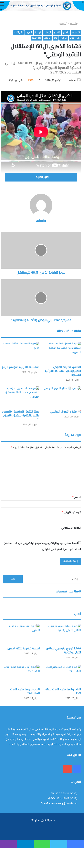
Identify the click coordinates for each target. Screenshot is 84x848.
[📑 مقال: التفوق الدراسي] (62, 397)
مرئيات (47, 38)
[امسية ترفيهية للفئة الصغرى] (21, 634)
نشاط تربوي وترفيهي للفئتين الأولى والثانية (63, 650)
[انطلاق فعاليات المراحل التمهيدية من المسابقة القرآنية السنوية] (62, 352)
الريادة (38, 32)
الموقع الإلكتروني (71, 528)
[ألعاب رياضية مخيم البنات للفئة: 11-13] (62, 675)
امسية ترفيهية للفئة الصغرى (23, 648)
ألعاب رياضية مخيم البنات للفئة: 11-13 (63, 691)
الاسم (76, 497)
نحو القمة (36, 38)
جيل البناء (75, 38)
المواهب (18, 32)
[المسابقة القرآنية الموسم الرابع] (20, 352)
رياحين (64, 38)
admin (72, 80)
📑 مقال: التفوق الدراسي (65, 412)
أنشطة (63, 24)
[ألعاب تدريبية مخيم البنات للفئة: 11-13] (21, 675)
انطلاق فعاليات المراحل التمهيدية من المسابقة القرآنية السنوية (63, 371)
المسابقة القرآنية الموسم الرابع (20, 367)
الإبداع (47, 32)
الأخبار (66, 32)
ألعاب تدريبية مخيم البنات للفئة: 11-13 (25, 691)
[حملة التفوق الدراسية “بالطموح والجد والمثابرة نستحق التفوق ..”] (20, 397)
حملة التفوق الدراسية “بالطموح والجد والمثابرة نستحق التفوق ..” (20, 416)
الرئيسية (74, 24)
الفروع (29, 32)
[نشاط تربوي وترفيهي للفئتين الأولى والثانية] (62, 634)
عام (55, 38)
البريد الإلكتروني (71, 513)
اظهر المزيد (42, 177)
